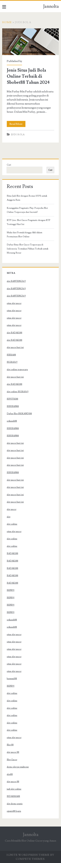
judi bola (18, 134)
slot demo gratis (15, 803)
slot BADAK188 (14, 332)
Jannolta (51, 6)
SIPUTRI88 (12, 399)
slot (8, 516)
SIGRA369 (12, 362)
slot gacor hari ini (15, 347)
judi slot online (14, 789)
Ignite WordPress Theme (28, 855)
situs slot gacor (14, 303)
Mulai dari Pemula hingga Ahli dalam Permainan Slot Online (24, 234)
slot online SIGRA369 (17, 391)
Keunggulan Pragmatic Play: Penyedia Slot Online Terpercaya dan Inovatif (27, 210)
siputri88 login (14, 811)
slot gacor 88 (13, 752)
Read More (17, 124)
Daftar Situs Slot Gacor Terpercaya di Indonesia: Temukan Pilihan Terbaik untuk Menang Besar (27, 248)
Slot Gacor (12, 759)
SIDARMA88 (13, 796)
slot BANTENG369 (16, 281)
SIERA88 (11, 354)
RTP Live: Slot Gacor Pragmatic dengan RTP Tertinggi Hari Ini (28, 222)
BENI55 (10, 590)
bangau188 (12, 678)
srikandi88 (12, 421)
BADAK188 (12, 553)
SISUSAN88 (13, 406)
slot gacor (11, 509)
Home (7, 22)
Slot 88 (10, 744)
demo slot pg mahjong (18, 767)
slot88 (10, 774)
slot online (12, 524)
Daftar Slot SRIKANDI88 (19, 413)
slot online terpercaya (17, 369)
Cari (9, 164)
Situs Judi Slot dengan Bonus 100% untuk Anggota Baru (27, 198)
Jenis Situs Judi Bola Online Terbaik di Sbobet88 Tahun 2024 (30, 41)
